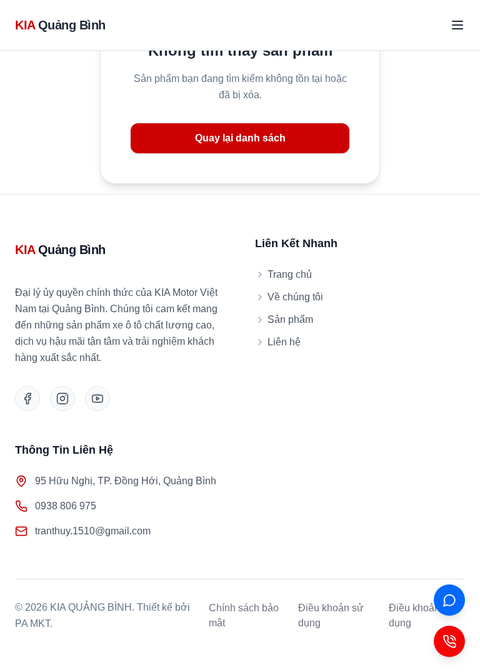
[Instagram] (62, 398)
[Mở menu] (457, 25)
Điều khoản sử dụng (331, 615)
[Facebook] (27, 398)
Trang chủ (290, 274)
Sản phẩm (290, 319)
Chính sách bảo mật (244, 615)
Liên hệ (284, 342)
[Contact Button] (449, 641)
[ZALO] (449, 600)
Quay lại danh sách (240, 138)
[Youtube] (97, 398)
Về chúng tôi (295, 297)
